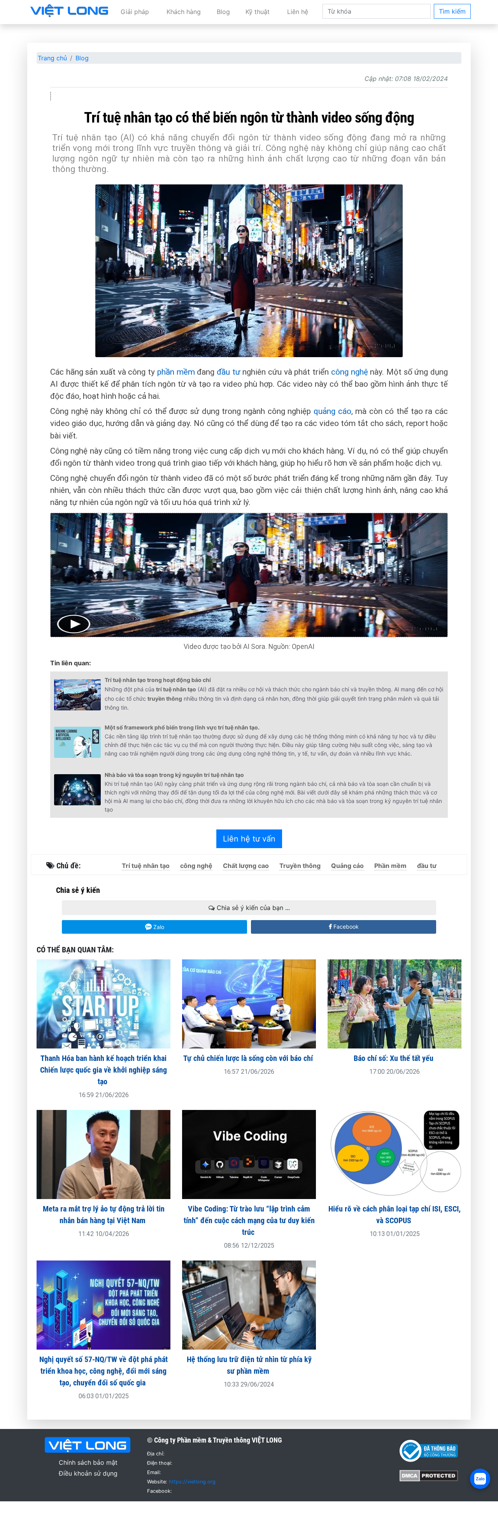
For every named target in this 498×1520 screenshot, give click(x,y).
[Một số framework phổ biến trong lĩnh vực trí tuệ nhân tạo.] (77, 742)
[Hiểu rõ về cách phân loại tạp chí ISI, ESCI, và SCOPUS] (394, 1154)
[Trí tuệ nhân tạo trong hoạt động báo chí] (77, 694)
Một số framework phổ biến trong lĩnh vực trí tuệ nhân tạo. (182, 727)
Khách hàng (184, 12)
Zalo (158, 927)
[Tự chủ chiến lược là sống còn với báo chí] (249, 1003)
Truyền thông (300, 866)
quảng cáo (332, 411)
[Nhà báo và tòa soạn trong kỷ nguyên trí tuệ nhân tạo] (77, 789)
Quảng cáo (347, 866)
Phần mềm (390, 866)
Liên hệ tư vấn (249, 838)
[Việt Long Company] (69, 10)
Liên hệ (297, 12)
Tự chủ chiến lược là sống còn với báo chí (249, 1058)
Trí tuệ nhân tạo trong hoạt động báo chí (158, 680)
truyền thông (164, 698)
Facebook (345, 926)
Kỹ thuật (257, 12)
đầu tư (228, 372)
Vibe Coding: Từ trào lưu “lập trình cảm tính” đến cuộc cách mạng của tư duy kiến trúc (249, 1220)
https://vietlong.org (192, 1482)
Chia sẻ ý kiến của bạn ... (252, 908)
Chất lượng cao (246, 866)
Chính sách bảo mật (88, 1462)
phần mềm (176, 372)
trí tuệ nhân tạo (176, 689)
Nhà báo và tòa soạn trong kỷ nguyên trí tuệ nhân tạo (174, 774)
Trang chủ (52, 58)
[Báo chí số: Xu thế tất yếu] (394, 1003)
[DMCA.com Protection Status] (429, 1475)
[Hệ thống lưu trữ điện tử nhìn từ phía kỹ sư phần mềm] (249, 1304)
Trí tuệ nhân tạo (146, 866)
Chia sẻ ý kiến (78, 890)
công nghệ (349, 372)
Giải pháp (135, 12)
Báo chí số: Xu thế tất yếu (394, 1058)
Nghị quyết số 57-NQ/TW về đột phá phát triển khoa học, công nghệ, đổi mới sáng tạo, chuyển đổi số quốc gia (103, 1371)
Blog (223, 12)
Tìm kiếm (452, 11)
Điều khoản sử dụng (88, 1473)
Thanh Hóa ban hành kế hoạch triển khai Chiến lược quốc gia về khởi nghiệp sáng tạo (103, 1070)
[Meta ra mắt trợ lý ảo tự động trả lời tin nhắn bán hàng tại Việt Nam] (103, 1154)
